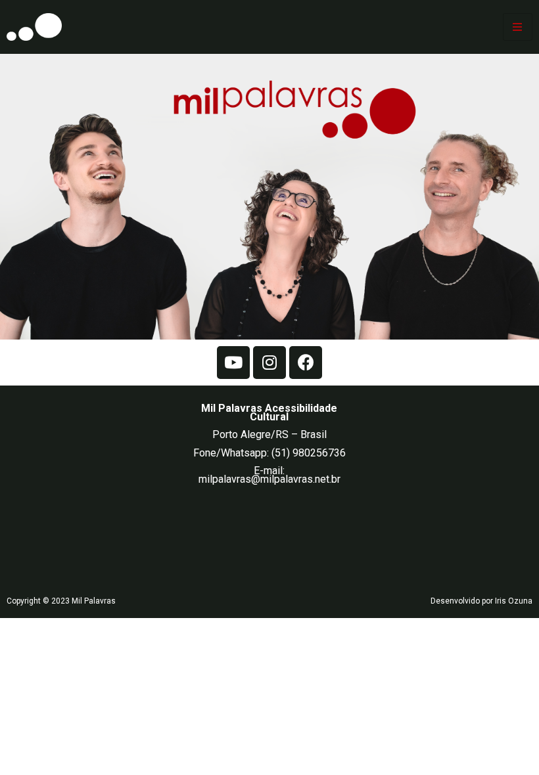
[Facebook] (305, 362)
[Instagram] (269, 362)
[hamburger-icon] (517, 27)
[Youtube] (233, 362)
